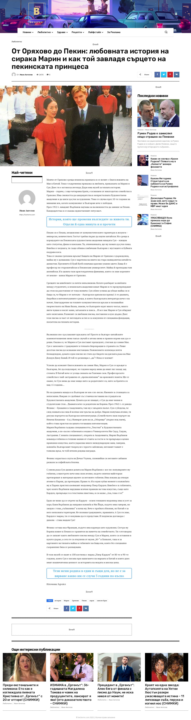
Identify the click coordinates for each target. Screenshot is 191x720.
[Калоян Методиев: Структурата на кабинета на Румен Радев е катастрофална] (142, 180)
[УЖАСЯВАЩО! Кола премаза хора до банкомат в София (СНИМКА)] (142, 219)
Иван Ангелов (26, 75)
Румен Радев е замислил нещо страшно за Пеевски (155, 135)
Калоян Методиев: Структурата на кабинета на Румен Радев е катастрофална (164, 182)
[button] (166, 32)
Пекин (84, 601)
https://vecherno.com (27, 215)
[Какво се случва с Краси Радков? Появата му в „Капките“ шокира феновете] (142, 160)
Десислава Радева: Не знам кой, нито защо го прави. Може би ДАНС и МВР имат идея (164, 202)
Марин (66, 601)
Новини (140, 130)
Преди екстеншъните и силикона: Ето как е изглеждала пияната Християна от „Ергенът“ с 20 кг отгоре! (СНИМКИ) (23, 692)
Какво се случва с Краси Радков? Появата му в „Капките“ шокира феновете (164, 162)
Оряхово (75, 601)
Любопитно (17, 42)
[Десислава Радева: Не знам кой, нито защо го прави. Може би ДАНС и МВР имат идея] (142, 200)
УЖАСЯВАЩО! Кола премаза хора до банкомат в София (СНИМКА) (161, 221)
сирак (91, 601)
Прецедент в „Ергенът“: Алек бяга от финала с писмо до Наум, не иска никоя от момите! (116, 690)
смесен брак (102, 601)
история (58, 601)
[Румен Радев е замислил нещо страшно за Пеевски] (158, 113)
